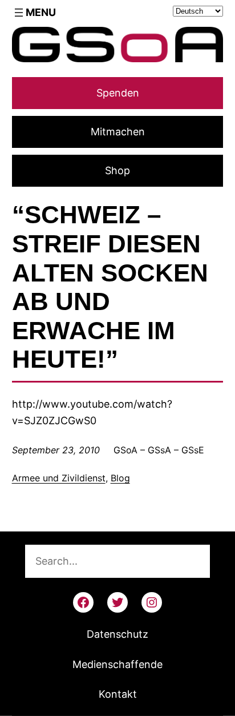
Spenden (117, 93)
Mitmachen (118, 132)
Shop (117, 170)
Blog (120, 478)
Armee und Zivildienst (59, 478)
